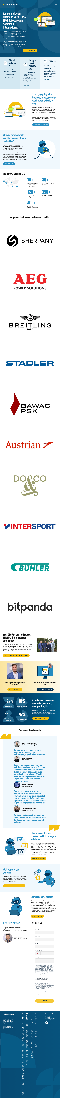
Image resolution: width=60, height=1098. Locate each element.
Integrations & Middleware (32, 64)
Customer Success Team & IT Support (32, 1043)
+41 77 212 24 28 (49, 1019)
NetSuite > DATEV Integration (27, 1038)
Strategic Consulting (32, 1025)
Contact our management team (17, 655)
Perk (23, 1073)
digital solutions (38, 858)
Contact (36, 1028)
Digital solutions (12, 63)
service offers (37, 916)
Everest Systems (23, 1070)
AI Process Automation (23, 1091)
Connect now (9, 163)
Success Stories (36, 1020)
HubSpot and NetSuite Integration (27, 1028)
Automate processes (41, 124)
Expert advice (16, 689)
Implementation (32, 1051)
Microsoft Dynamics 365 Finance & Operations (23, 1044)
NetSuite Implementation (32, 1058)
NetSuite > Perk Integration (27, 1048)
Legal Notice (36, 1033)
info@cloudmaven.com (50, 1018)
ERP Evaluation (31, 1019)
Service (52, 61)
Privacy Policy (36, 1038)
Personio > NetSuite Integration (27, 1057)
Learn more (7, 81)
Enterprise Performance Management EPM (23, 1081)
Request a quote (46, 689)
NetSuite (23, 1066)
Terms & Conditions (36, 1044)
